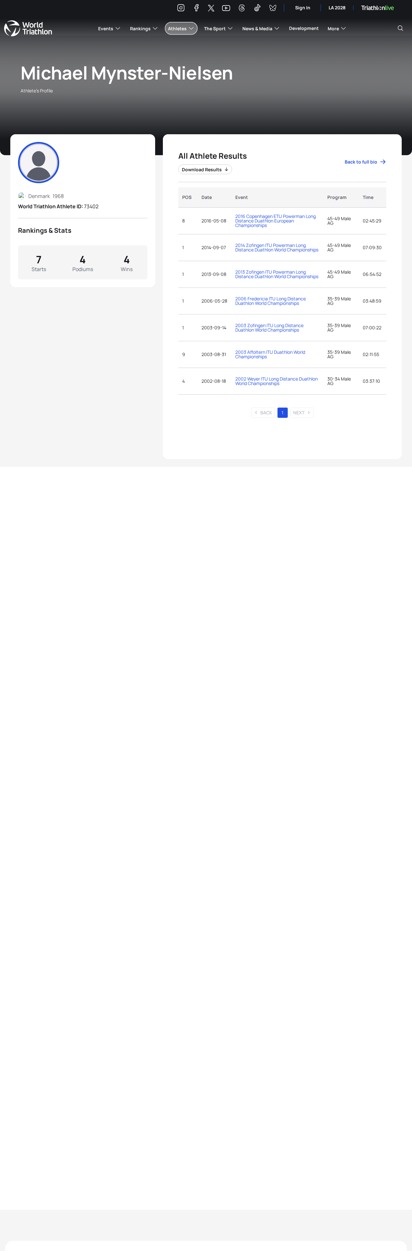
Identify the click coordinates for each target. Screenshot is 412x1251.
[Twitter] (211, 8)
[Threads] (242, 9)
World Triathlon (28, 28)
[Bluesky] (272, 9)
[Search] (400, 28)
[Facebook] (196, 9)
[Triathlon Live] (377, 8)
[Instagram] (181, 9)
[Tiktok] (257, 9)
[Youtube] (226, 8)
